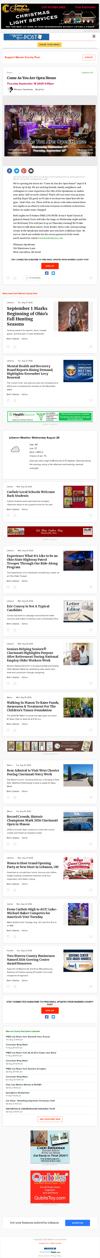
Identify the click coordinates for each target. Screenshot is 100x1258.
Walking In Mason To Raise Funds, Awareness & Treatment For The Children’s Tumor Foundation (33, 706)
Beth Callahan (13, 339)
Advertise (77, 1223)
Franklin (10, 951)
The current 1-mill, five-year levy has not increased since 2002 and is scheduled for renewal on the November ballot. (32, 386)
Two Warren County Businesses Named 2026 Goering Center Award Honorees (31, 959)
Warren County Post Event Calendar (23, 1031)
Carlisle (10, 487)
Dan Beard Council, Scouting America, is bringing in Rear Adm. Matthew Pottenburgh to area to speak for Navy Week (33, 783)
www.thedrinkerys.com (50, 238)
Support (89, 57)
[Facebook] (9, 170)
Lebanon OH (87, 72)
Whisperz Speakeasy (23, 89)
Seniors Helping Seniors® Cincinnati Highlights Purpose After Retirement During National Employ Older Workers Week (32, 654)
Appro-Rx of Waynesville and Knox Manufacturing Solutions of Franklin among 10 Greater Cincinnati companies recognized (29, 972)
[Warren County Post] (26, 36)
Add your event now (50, 1119)
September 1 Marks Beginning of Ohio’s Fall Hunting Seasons (27, 316)
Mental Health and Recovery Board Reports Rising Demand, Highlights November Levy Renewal (30, 371)
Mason (9, 697)
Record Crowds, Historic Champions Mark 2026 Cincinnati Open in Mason (32, 820)
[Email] (31, 170)
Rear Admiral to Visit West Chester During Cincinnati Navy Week (33, 772)
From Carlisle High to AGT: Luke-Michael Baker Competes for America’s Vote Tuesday (32, 913)
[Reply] (15, 278)
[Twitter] (16, 170)
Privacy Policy (56, 1256)
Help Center (55, 1243)
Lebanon (10, 303)
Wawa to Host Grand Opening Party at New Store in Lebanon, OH (32, 865)
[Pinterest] (23, 170)
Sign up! (50, 266)
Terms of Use (44, 1256)
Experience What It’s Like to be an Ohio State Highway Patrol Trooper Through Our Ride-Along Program (32, 561)
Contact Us (44, 1243)
